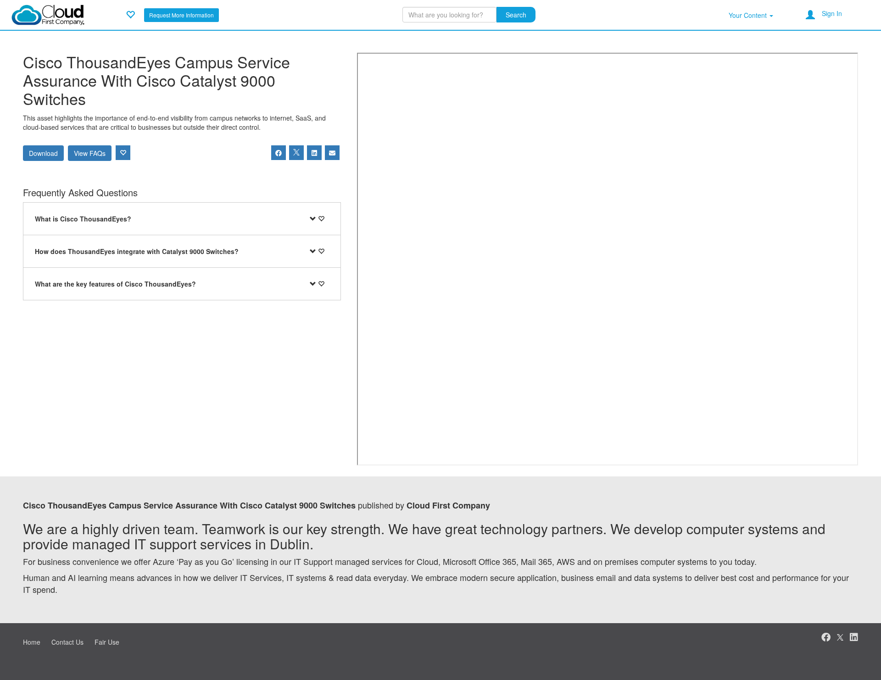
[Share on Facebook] (278, 152)
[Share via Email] (332, 152)
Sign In (832, 13)
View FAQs (90, 153)
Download (43, 153)
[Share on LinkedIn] (314, 152)
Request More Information (181, 15)
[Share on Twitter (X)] (296, 152)
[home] (48, 13)
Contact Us (67, 642)
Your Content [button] (749, 15)
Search (516, 14)
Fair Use (107, 642)
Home (31, 642)
